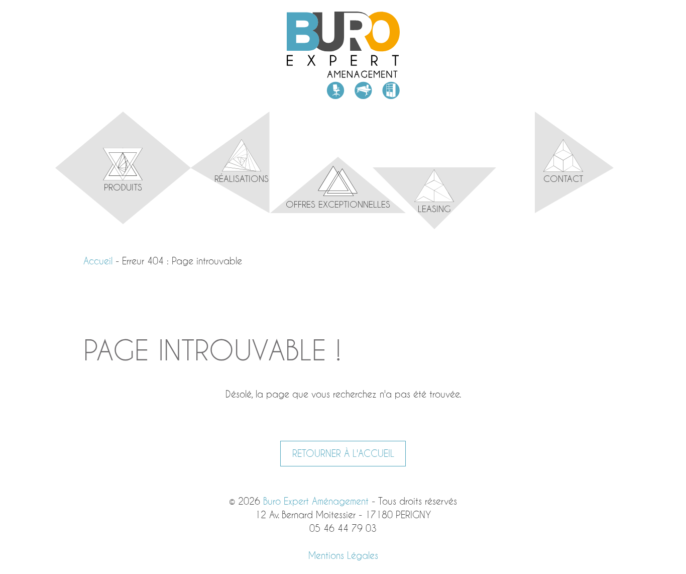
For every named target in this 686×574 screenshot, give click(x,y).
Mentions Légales (343, 555)
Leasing (434, 209)
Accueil (97, 260)
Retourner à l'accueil (343, 453)
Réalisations (241, 178)
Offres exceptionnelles (338, 204)
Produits (123, 187)
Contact (563, 178)
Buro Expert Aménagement (343, 55)
